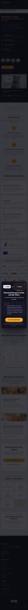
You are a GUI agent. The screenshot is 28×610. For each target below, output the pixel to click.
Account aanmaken (14, 320)
